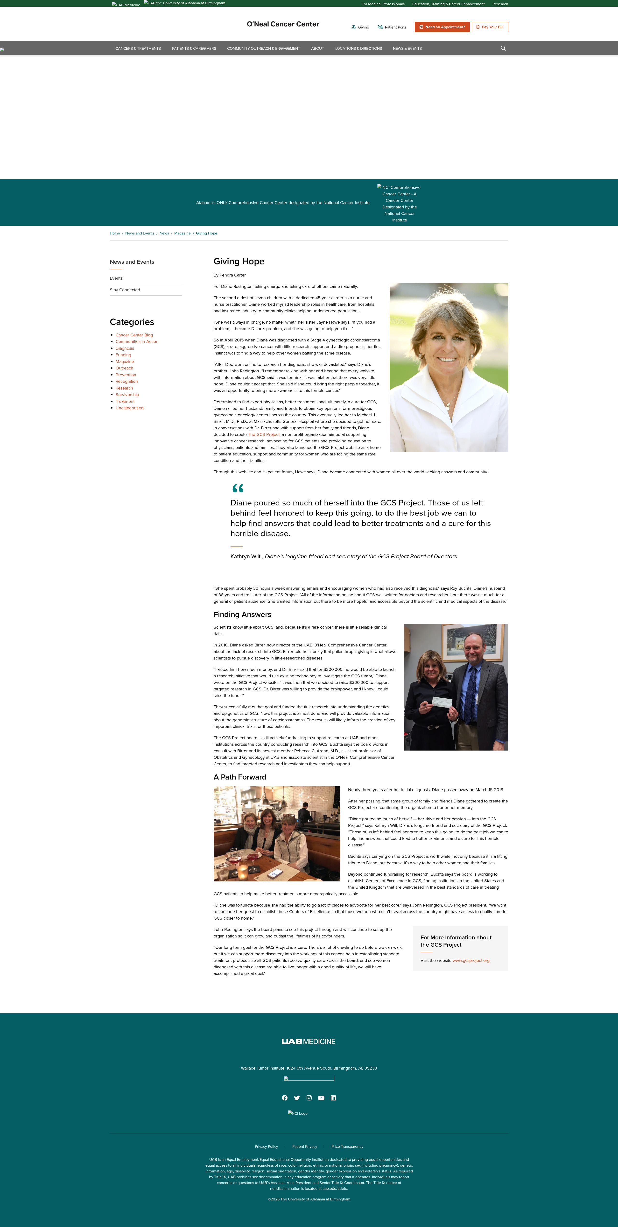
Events (116, 278)
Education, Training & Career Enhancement (448, 4)
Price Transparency (347, 1146)
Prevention (126, 375)
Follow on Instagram (309, 1098)
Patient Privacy (304, 1146)
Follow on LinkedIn (333, 1098)
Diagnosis (125, 348)
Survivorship (127, 394)
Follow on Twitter (297, 1098)
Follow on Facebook (285, 1098)
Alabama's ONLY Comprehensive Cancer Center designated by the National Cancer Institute (283, 202)
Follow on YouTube (321, 1098)
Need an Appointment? (445, 27)
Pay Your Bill (492, 27)
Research (500, 4)
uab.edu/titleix (335, 1188)
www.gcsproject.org (471, 960)
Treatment (125, 401)
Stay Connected (125, 290)
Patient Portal (396, 27)
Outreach (124, 368)
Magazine (125, 361)
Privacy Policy (266, 1146)
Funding (123, 355)
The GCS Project (264, 434)
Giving (363, 27)
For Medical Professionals (383, 4)
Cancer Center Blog (134, 335)
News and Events (132, 261)
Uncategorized (129, 408)
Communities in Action (137, 341)
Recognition (127, 381)
